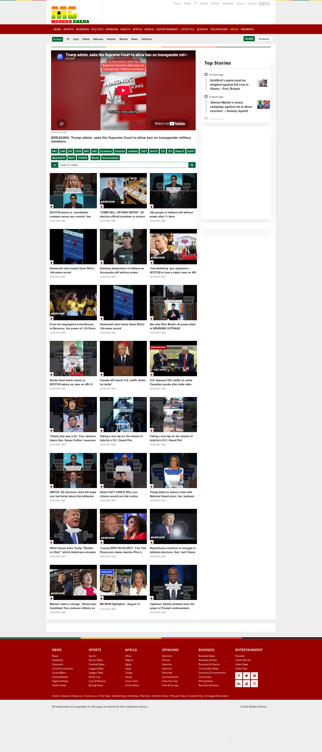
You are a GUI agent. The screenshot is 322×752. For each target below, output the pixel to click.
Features (167, 664)
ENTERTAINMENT (167, 29)
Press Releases (60, 677)
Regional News (60, 681)
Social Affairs (59, 672)
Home (177, 3)
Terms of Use (160, 696)
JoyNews (133, 151)
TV (195, 3)
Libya (128, 668)
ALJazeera (106, 151)
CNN (62, 151)
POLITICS (97, 29)
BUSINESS (82, 29)
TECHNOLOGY (219, 29)
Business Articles (208, 660)
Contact (252, 3)
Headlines (57, 660)
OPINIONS (111, 29)
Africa (128, 656)
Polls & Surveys (170, 685)
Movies (215, 3)
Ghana (240, 3)
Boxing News (96, 685)
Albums (111, 39)
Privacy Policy (178, 696)
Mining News (206, 681)
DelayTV (179, 151)
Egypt (128, 664)
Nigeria (129, 660)
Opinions (167, 656)
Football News (97, 664)
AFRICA (137, 29)
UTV (170, 151)
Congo (128, 672)
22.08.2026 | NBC (58, 221)
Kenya (128, 677)
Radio (187, 3)
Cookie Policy (196, 696)
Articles (166, 660)
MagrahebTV (59, 157)
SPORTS (68, 29)
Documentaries (110, 157)
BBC (54, 151)
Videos (204, 3)
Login (263, 3)
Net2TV (154, 151)
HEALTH (125, 29)
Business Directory (209, 685)
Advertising (119, 696)
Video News (241, 664)
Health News (59, 685)
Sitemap (133, 696)
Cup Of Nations (97, 681)
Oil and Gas (205, 677)
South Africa (132, 685)
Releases (98, 39)
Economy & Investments (212, 672)
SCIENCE (202, 29)
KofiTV (190, 151)
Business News (207, 656)
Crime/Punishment (62, 668)
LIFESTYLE (187, 29)
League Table (96, 672)
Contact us (91, 696)
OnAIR (249, 39)
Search (265, 39)
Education (57, 664)
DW (70, 151)
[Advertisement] (160, 743)
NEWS (57, 29)
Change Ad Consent (217, 696)
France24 (120, 151)
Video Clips (241, 668)
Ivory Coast (131, 681)
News (134, 39)
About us (77, 696)
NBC (86, 151)
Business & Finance (209, 664)
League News (96, 668)
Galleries (146, 39)
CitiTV (144, 151)
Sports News (96, 660)
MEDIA (234, 29)
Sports (92, 656)
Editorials (167, 672)
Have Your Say (170, 681)
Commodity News (209, 668)
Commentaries (170, 677)
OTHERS (82, 157)
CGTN (78, 151)
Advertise (227, 3)
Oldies (86, 39)
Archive (57, 39)
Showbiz (239, 656)
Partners (146, 696)
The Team (105, 696)
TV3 (163, 151)
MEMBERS (247, 29)
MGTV (72, 157)
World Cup (94, 677)
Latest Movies (243, 660)
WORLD (149, 29)
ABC (94, 151)
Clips (76, 39)
